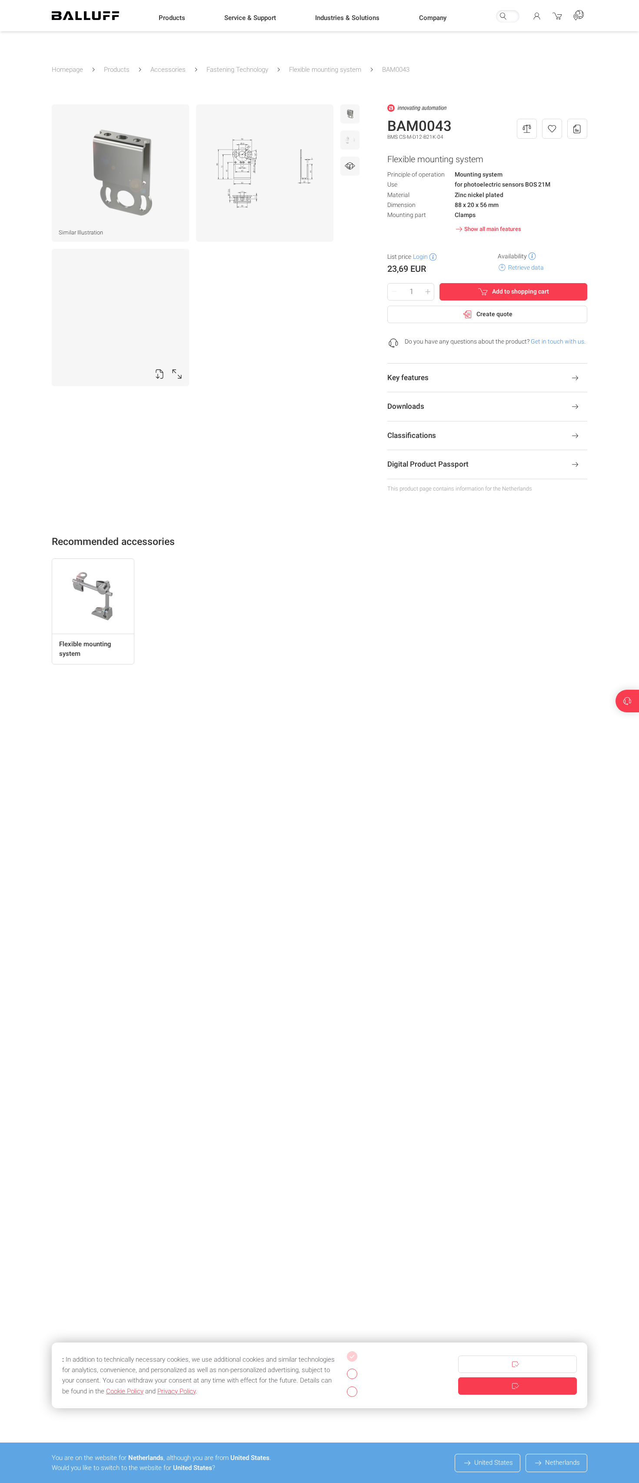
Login (420, 256)
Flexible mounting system (325, 69)
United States (493, 1462)
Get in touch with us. (558, 341)
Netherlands (562, 1462)
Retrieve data (526, 267)
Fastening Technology (237, 69)
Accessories (168, 69)
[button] (172, 17)
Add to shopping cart (520, 291)
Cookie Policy (124, 1391)
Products (117, 69)
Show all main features (492, 229)
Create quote (494, 314)
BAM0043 (395, 69)
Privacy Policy (176, 1391)
